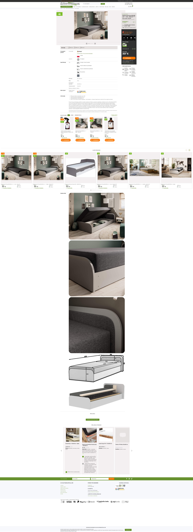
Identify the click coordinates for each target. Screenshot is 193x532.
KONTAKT (113, 6)
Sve (68, 115)
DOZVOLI (128, 529)
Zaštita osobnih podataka (64, 488)
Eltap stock (125, 14)
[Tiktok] (132, 478)
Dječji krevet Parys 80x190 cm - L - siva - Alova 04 (96, 131)
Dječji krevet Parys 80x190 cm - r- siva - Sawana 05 (107, 184)
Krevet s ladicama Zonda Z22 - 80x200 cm (73, 184)
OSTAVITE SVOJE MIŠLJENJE (92, 419)
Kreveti (64, 8)
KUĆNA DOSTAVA (92, 6)
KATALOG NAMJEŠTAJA (66, 6)
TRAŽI (103, 4)
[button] (86, 43)
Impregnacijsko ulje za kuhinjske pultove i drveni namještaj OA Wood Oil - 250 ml (110, 132)
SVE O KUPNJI (78, 6)
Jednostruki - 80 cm (78, 115)
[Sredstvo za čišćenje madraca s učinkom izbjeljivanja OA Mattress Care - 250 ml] (67, 123)
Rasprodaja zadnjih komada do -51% (67, 1)
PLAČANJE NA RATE (85, 6)
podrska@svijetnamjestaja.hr (94, 491)
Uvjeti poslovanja (63, 491)
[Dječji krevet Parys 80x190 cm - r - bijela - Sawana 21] (82, 123)
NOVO (110, 6)
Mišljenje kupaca (63, 487)
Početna (61, 8)
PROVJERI (111, 478)
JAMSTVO (97, 6)
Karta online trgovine (63, 492)
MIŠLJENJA (106, 6)
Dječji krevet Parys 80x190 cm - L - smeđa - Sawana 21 (139, 184)
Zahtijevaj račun (62, 489)
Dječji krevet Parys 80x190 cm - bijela (168, 184)
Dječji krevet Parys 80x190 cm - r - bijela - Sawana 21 (80, 131)
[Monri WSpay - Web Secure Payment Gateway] (118, 485)
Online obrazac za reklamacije (92, 495)
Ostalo (72, 115)
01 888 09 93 (129, 3)
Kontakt (61, 494)
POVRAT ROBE (101, 6)
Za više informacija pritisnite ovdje (88, 529)
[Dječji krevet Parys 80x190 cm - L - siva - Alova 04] (96, 123)
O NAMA (74, 6)
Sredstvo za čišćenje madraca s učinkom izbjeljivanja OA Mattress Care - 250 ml (67, 132)
